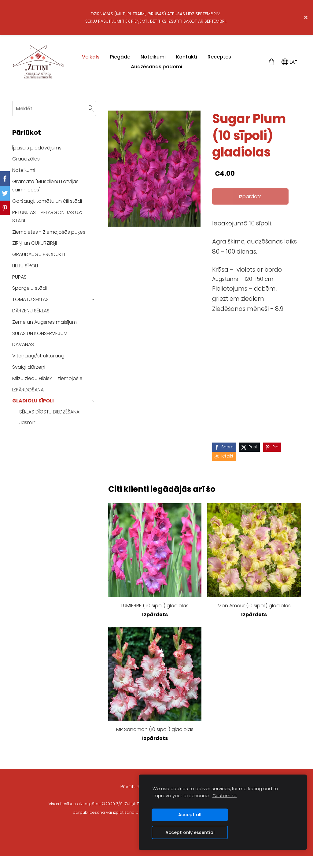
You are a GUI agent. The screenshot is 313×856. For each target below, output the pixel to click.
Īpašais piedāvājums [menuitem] (36, 147)
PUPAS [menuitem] (19, 277)
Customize (224, 796)
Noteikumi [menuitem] (153, 56)
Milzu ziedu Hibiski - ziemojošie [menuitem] (47, 378)
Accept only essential (190, 832)
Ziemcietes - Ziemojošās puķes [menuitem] (48, 232)
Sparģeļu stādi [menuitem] (29, 288)
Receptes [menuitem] (219, 56)
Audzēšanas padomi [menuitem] (156, 66)
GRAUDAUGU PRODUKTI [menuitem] (38, 254)
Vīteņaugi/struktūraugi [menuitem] (38, 355)
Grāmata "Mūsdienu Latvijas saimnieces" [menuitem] (45, 185)
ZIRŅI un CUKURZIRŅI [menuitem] (34, 243)
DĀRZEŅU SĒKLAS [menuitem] (31, 310)
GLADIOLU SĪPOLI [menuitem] (33, 400)
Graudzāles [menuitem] (26, 158)
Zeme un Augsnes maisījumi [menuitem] (45, 322)
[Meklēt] (91, 108)
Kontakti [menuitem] (186, 56)
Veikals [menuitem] (91, 56)
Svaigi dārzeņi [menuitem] (28, 367)
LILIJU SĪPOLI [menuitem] (25, 265)
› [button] (93, 299)
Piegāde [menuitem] (120, 56)
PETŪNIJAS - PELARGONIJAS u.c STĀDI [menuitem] (47, 216)
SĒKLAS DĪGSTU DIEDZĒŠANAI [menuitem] (49, 412)
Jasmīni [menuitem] (27, 422)
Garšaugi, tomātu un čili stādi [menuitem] (47, 201)
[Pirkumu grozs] (271, 62)
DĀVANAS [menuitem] (23, 344)
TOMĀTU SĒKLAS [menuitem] (30, 299)
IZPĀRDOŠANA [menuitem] (28, 389)
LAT (293, 62)
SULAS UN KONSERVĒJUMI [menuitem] (40, 333)
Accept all (189, 815)
